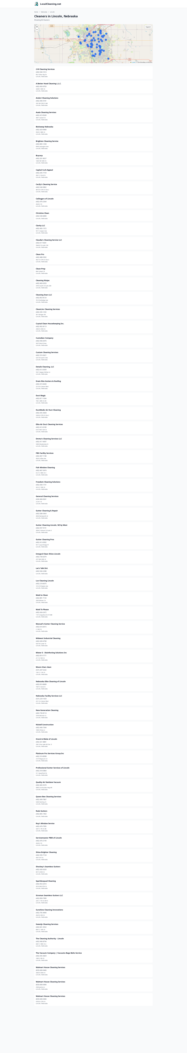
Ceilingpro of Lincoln (45, 199)
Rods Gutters (41, 811)
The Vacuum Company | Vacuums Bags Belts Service (59, 953)
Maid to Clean (42, 595)
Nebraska (44, 12)
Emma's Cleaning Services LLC (49, 439)
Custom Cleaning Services (47, 352)
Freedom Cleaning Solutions (48, 482)
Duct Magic (41, 395)
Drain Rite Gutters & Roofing (48, 381)
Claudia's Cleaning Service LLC (49, 240)
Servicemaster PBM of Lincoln (49, 838)
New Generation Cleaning (47, 710)
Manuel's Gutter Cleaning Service (50, 624)
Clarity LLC (40, 225)
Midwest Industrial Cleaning (48, 638)
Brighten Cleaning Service (47, 141)
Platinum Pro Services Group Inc (50, 753)
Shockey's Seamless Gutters (48, 866)
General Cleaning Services (47, 496)
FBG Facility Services (44, 453)
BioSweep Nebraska (44, 127)
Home (36, 12)
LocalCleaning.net (50, 3)
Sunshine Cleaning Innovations (49, 910)
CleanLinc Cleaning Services (48, 309)
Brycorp (39, 155)
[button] (106, 40)
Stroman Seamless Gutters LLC (49, 895)
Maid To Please (42, 609)
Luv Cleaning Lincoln (45, 581)
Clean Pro (40, 254)
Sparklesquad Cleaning (46, 881)
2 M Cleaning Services (45, 69)
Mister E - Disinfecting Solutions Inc (51, 652)
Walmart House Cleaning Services (50, 967)
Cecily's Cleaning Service (46, 184)
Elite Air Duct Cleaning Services (49, 424)
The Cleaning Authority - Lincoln (50, 938)
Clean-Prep (40, 269)
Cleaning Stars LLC (44, 295)
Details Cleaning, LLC (45, 367)
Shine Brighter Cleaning (46, 852)
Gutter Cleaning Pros (45, 539)
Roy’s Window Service (45, 823)
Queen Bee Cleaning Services (48, 796)
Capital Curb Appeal (44, 170)
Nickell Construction (45, 724)
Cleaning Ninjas (42, 280)
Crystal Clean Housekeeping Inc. (50, 323)
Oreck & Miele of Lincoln (46, 739)
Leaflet (133, 62)
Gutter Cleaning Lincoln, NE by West (51, 525)
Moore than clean (43, 667)
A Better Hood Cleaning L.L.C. (48, 83)
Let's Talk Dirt (42, 568)
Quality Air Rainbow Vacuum (48, 782)
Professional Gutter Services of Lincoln (52, 768)
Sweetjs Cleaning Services (47, 924)
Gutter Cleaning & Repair (47, 510)
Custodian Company (44, 338)
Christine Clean (42, 213)
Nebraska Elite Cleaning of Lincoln (51, 681)
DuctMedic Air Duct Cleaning (48, 410)
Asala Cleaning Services (46, 112)
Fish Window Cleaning (45, 467)
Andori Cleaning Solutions (47, 98)
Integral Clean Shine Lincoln (48, 554)
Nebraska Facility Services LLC (49, 696)
